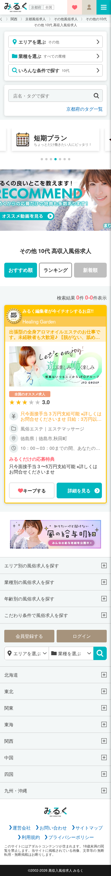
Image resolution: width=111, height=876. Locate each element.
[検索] (100, 653)
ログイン (82, 636)
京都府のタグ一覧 (84, 109)
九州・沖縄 (15, 790)
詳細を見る (79, 490)
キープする (34, 490)
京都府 (36, 7)
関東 (8, 708)
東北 (8, 691)
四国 (8, 774)
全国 (48, 7)
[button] (42, 159)
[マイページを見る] (89, 7)
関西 (8, 741)
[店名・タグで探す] (96, 96)
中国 (8, 757)
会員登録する (29, 636)
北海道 (11, 674)
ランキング (56, 269)
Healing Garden (39, 321)
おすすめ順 (21, 269)
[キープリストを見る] (74, 7)
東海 (8, 724)
